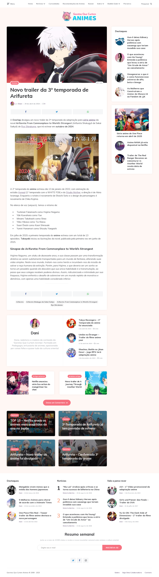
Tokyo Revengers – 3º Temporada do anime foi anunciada (89, 323)
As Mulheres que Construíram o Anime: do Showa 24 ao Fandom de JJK (137, 92)
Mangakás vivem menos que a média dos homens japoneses (34, 488)
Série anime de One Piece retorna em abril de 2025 (129, 134)
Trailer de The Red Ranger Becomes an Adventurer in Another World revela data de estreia (137, 162)
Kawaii (91, 4)
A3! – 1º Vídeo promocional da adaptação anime (134, 488)
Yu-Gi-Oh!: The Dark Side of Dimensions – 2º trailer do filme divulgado (135, 515)
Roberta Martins (68, 493)
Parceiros (127, 4)
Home (30, 4)
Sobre (99, 4)
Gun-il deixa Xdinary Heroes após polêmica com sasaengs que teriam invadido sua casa (137, 42)
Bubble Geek (113, 4)
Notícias (39, 4)
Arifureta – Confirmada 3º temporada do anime (80, 456)
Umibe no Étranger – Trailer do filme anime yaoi (90, 337)
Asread (21, 192)
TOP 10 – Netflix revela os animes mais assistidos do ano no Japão (28, 424)
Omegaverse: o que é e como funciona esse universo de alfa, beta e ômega (138, 78)
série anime (89, 119)
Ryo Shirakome (28, 126)
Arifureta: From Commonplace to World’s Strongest (77, 302)
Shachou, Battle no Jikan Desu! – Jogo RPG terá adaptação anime (91, 352)
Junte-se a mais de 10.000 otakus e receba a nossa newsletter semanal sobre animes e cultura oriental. (79, 540)
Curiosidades (54, 4)
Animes (14, 83)
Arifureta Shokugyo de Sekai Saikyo (40, 302)
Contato (148, 573)
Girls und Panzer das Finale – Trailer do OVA (133, 501)
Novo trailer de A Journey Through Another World (73, 384)
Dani (20, 104)
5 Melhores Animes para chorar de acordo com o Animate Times (35, 501)
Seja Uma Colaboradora (132, 573)
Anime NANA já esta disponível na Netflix (137, 143)
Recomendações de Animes (74, 4)
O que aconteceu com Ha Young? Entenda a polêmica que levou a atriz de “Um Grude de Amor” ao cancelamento (138, 61)
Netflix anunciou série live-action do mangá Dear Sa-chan (41, 385)
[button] (57, 157)
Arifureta (20, 302)
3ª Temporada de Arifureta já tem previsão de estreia (82, 426)
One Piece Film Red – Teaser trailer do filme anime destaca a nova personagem (35, 515)
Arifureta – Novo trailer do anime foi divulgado (28, 456)
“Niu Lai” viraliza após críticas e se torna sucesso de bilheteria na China (81, 488)
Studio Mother (73, 192)
